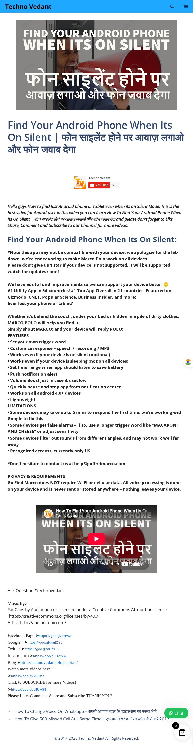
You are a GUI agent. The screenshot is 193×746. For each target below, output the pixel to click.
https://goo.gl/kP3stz (27, 676)
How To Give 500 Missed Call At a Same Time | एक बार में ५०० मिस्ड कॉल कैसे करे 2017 (91, 719)
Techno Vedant (28, 6)
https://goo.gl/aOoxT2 (42, 649)
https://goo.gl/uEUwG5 (28, 689)
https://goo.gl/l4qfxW (49, 656)
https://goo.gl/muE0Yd (45, 642)
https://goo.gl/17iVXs (55, 636)
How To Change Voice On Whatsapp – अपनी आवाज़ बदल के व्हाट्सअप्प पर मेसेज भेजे (85, 711)
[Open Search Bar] (172, 6)
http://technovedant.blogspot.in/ (49, 662)
